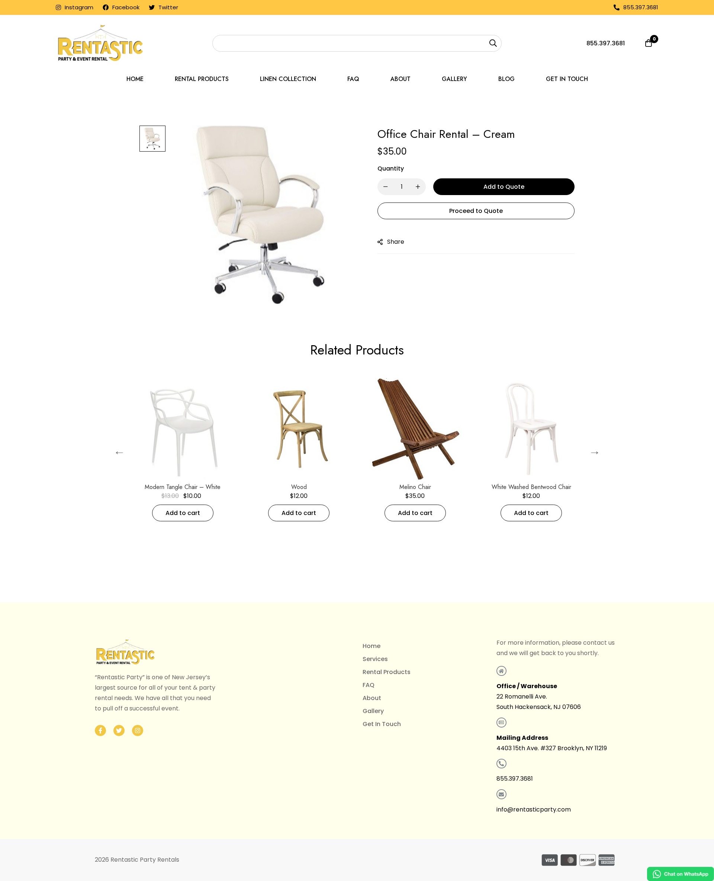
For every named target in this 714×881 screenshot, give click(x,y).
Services (375, 659)
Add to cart (206, 513)
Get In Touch (382, 724)
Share (395, 241)
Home (371, 646)
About (372, 698)
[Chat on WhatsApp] (680, 874)
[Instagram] (137, 730)
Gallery (373, 711)
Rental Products (387, 672)
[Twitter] (119, 730)
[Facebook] (100, 730)
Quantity (390, 168)
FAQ (368, 685)
